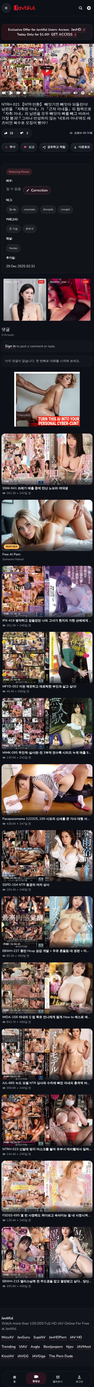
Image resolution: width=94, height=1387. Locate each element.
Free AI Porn (11, 554)
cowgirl (65, 209)
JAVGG (23, 1356)
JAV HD (76, 1337)
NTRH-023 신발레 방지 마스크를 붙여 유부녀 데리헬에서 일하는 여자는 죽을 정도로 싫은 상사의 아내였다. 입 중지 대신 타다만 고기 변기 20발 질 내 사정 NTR (47, 1149)
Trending (9, 1346)
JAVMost (84, 1346)
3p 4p (12, 209)
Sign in (10, 346)
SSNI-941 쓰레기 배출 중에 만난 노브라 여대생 (35, 488)
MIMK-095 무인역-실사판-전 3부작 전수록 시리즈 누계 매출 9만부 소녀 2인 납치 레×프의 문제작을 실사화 (47, 753)
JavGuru (23, 1337)
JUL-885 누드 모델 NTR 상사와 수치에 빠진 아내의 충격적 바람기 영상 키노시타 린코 (47, 1083)
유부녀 (29, 228)
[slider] (42, 93)
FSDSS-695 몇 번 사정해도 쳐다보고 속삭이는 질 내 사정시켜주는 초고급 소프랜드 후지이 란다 (47, 1215)
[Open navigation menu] (6, 8)
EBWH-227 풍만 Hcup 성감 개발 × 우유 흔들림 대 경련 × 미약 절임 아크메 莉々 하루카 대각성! (47, 951)
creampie (29, 209)
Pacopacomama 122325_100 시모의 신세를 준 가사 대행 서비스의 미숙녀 (47, 819)
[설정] (88, 8)
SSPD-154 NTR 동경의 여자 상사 (25, 885)
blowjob (48, 209)
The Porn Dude (61, 1356)
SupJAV (39, 1337)
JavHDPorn (57, 1337)
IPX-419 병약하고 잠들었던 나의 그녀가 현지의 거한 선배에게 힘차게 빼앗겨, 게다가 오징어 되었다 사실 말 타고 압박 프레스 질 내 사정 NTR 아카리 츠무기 (47, 620)
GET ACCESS (62, 34)
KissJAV (8, 1356)
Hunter (13, 248)
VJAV (23, 1346)
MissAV (8, 1337)
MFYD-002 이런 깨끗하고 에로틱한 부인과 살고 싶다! (39, 686)
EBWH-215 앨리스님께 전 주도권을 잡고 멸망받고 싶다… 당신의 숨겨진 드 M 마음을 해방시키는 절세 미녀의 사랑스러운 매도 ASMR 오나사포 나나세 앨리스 (47, 1281)
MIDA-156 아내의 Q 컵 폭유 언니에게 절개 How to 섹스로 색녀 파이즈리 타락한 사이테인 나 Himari (47, 1017)
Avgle (35, 1346)
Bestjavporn (53, 1346)
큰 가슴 (13, 228)
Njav (69, 1346)
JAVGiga (38, 1356)
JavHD (76, 29)
